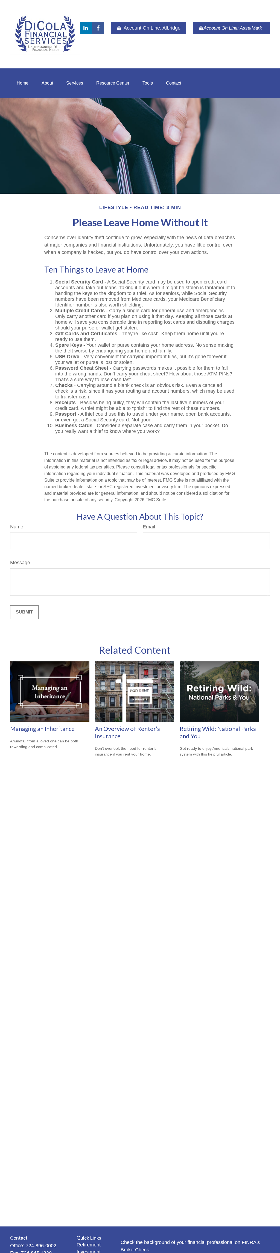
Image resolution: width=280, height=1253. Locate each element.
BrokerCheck (135, 1249)
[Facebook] (98, 28)
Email (149, 526)
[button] (22, 83)
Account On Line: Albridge (152, 28)
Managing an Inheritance (42, 728)
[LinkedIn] (86, 28)
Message (20, 562)
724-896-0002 (41, 1245)
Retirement (89, 1245)
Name (16, 526)
